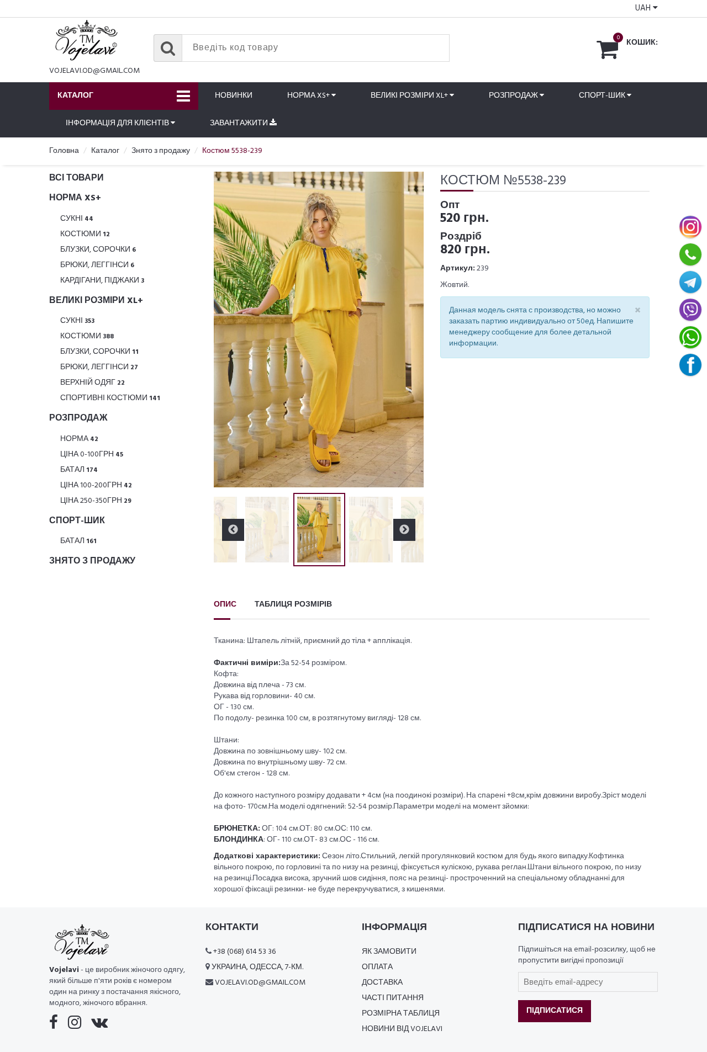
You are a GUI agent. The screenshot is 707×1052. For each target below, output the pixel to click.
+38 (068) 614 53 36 (244, 951)
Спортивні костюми (110, 398)
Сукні (76, 218)
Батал (79, 470)
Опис (225, 604)
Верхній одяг (92, 382)
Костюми (85, 234)
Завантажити (240, 123)
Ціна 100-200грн (96, 485)
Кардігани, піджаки (102, 280)
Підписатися (554, 1011)
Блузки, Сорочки (98, 249)
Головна (64, 151)
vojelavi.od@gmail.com (94, 71)
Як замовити (389, 951)
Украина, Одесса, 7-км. (257, 967)
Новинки (233, 95)
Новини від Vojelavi (402, 1029)
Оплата (377, 967)
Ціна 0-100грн (91, 454)
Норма (79, 439)
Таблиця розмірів (293, 604)
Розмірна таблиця (401, 1013)
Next (404, 329)
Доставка (382, 982)
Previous (233, 329)
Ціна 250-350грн (95, 501)
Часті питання (393, 998)
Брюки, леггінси (97, 265)
